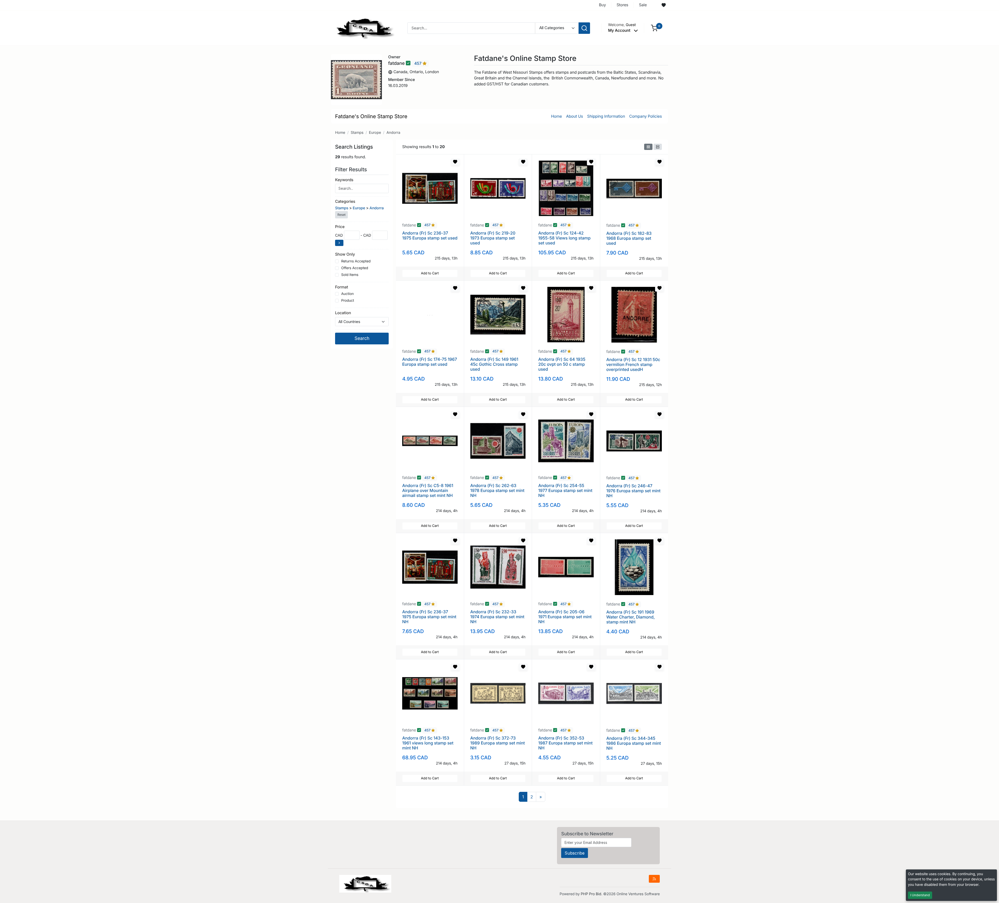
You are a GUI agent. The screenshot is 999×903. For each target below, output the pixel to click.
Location (343, 312)
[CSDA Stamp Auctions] (363, 27)
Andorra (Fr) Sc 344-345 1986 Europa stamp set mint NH (633, 743)
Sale (643, 4)
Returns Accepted (355, 261)
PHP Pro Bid (591, 894)
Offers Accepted (354, 268)
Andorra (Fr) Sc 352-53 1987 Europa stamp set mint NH (565, 742)
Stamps (357, 132)
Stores (622, 4)
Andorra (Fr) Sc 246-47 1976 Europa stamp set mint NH (633, 490)
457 (418, 63)
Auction (347, 294)
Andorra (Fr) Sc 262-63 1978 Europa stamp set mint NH (497, 490)
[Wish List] (663, 5)
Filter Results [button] (351, 169)
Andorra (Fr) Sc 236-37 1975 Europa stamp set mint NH (429, 616)
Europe (375, 132)
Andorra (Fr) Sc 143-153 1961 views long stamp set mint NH (427, 742)
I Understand (920, 895)
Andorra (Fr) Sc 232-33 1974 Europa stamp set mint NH (497, 616)
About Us (574, 116)
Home (556, 116)
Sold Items (349, 275)
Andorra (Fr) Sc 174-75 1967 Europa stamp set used (429, 362)
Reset (341, 215)
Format (341, 287)
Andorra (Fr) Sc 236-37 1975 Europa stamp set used (429, 235)
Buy (602, 4)
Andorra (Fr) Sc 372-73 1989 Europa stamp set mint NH (497, 742)
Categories (345, 201)
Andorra (393, 132)
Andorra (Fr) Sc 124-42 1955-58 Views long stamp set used (564, 237)
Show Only (345, 254)
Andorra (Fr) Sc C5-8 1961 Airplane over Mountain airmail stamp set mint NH (427, 490)
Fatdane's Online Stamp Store (371, 116)
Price (339, 226)
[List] (658, 147)
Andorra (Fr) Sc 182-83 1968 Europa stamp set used (629, 238)
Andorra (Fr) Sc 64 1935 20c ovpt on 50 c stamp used (561, 364)
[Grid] (648, 147)
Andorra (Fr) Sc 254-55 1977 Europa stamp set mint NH (565, 490)
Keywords (344, 179)
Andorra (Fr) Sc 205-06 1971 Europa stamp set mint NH (565, 616)
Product (347, 301)
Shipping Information (606, 116)
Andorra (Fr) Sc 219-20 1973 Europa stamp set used (493, 237)
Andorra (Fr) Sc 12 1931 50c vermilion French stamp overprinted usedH (633, 364)
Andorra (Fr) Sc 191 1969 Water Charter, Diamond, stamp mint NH (630, 616)
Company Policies (645, 116)
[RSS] (654, 879)
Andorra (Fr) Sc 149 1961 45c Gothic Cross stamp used (494, 364)
